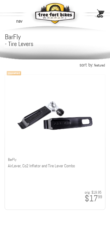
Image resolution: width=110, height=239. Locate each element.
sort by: (92, 65)
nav (19, 21)
